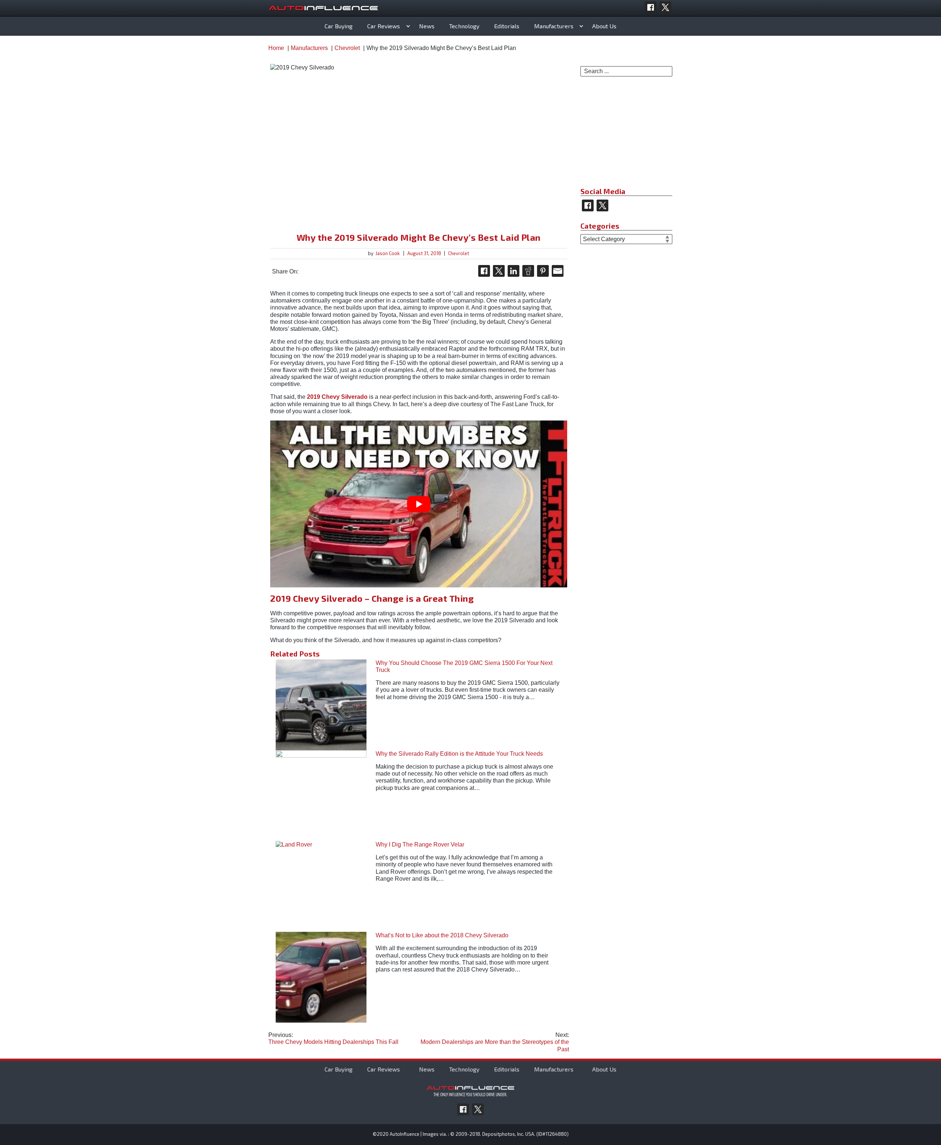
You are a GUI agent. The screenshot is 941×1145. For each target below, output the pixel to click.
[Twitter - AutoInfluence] (665, 7)
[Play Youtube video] (418, 504)
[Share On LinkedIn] (513, 271)
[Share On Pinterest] (543, 271)
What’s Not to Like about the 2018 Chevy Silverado (442, 935)
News (426, 25)
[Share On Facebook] (484, 271)
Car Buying (339, 25)
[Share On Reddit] (528, 271)
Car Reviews (383, 25)
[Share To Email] (557, 271)
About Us (604, 25)
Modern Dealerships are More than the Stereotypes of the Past (495, 1042)
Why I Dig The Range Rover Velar (420, 844)
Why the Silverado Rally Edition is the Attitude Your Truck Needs (459, 754)
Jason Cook (388, 253)
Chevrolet (458, 253)
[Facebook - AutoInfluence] (650, 7)
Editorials (506, 25)
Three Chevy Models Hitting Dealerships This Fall (333, 1038)
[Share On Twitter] (499, 271)
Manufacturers (553, 25)
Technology (464, 25)
